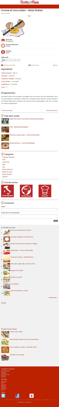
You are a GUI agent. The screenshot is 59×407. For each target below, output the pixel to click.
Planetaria (3, 382)
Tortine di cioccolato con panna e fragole (24, 243)
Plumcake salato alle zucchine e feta (23, 264)
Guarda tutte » (53, 297)
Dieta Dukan (7, 13)
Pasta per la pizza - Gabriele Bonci (22, 257)
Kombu (2, 389)
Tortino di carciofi (16, 277)
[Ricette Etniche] (28, 191)
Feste (4, 159)
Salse (8, 52)
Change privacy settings (37, 402)
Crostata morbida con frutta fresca (22, 237)
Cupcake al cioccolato (17, 354)
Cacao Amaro (5, 81)
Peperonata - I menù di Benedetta (22, 250)
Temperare (3, 386)
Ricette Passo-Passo (9, 329)
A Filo (2, 383)
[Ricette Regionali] (10, 191)
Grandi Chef (5, 162)
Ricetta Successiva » (52, 110)
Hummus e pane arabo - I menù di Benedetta (24, 135)
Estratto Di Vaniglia (7, 78)
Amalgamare (4, 385)
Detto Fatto (3, 377)
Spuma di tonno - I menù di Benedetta (22, 143)
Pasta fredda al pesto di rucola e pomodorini (24, 339)
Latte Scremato (6, 73)
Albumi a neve (4, 381)
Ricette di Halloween (5, 370)
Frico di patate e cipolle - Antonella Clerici (23, 347)
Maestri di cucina (7, 171)
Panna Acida (3, 388)
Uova (3, 87)
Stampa (55, 65)
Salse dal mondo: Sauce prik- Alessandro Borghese (27, 119)
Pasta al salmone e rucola (19, 290)
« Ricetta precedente (6, 110)
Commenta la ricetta (35, 65)
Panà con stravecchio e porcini (21, 230)
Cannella (4, 75)
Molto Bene (3, 375)
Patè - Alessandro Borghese (19, 127)
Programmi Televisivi (8, 157)
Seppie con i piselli (17, 270)
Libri (3, 167)
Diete (3, 164)
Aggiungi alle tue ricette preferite (9, 65)
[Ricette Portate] (47, 191)
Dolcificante (5, 84)
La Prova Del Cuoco (5, 374)
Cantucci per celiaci (16, 331)
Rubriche (4, 176)
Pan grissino (15, 284)
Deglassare (3, 387)
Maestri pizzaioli (7, 174)
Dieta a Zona (4, 373)
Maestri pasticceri (7, 169)
